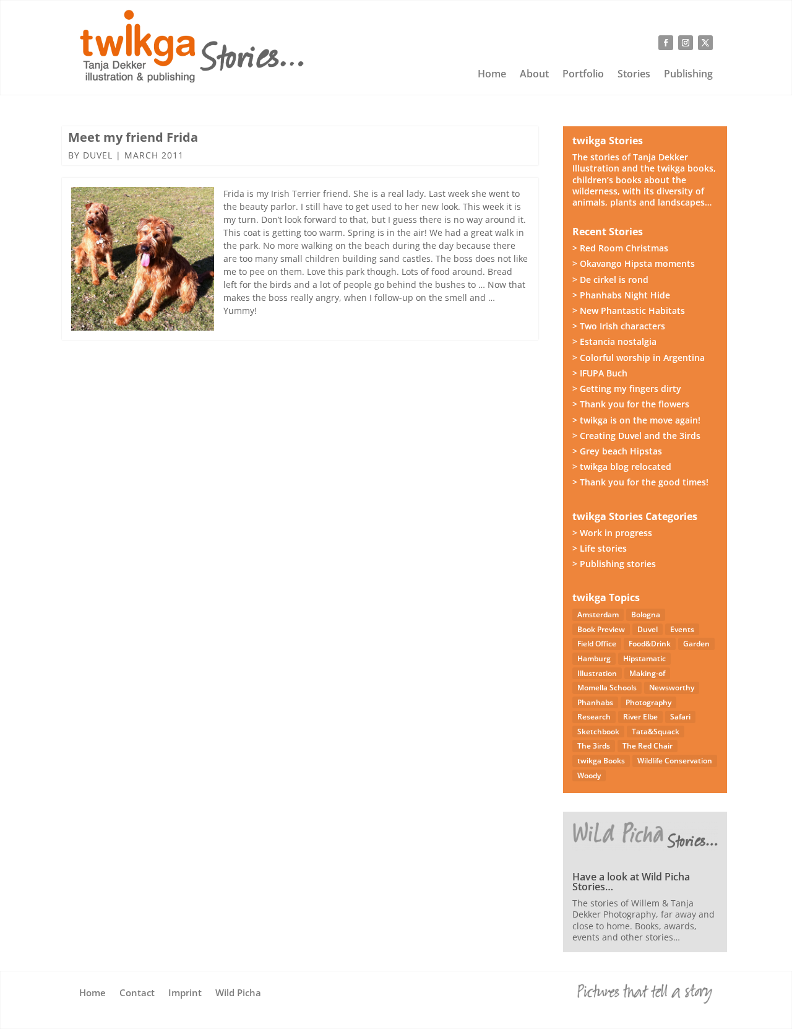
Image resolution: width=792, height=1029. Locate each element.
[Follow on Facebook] (665, 42)
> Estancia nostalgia (614, 341)
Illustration (597, 673)
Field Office (596, 643)
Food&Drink (650, 643)
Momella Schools (607, 687)
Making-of (647, 673)
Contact (137, 993)
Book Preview (601, 629)
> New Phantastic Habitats (628, 310)
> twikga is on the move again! (636, 420)
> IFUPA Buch (599, 373)
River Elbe (640, 716)
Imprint (185, 993)
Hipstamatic (644, 658)
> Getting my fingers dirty (626, 388)
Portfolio (583, 74)
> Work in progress (612, 533)
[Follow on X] (705, 42)
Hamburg (594, 658)
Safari (680, 716)
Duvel (98, 155)
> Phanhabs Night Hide (621, 295)
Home (492, 74)
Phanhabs (595, 702)
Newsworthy (671, 687)
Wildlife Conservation (674, 760)
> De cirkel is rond (610, 279)
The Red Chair (647, 745)
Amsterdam (598, 614)
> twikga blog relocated (621, 466)
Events (682, 629)
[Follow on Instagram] (685, 42)
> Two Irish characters (618, 326)
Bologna (645, 614)
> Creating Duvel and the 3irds (636, 435)
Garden (696, 643)
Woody (589, 775)
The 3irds (593, 745)
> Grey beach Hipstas (617, 451)
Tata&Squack (655, 731)
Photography (648, 702)
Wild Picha (238, 993)
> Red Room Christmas (620, 248)
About (534, 74)
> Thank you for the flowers (630, 404)
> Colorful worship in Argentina (638, 357)
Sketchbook (598, 731)
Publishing (688, 74)
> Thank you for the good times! (640, 482)
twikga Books (601, 760)
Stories (634, 74)
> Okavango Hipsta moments (633, 263)
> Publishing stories (614, 564)
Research (594, 716)
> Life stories (599, 548)
